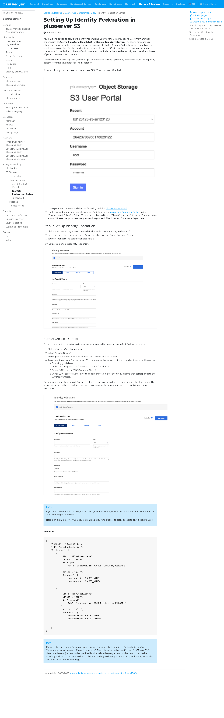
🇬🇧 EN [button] (191, 4)
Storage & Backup (53, 13)
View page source (201, 12)
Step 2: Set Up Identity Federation (201, 33)
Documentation (87, 13)
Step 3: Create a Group (201, 39)
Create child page (201, 18)
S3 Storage (70, 13)
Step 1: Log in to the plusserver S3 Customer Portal (205, 27)
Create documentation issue (207, 22)
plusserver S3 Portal (116, 208)
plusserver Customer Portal (124, 212)
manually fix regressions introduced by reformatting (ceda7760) (103, 673)
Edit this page (199, 15)
